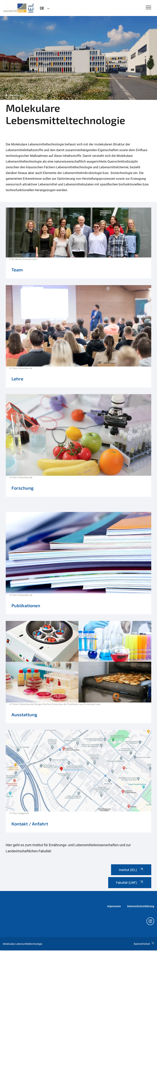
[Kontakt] (78, 781)
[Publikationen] (78, 565)
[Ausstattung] (78, 674)
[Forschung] (78, 447)
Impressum (114, 906)
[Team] (78, 245)
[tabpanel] (78, 58)
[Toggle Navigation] (148, 8)
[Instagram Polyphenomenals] (150, 922)
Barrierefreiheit (142, 943)
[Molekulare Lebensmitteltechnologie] (18, 8)
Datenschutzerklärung (140, 906)
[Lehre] (78, 338)
